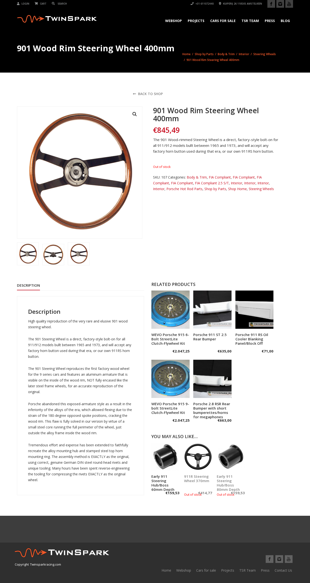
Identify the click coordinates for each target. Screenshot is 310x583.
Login (25, 3)
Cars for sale (206, 570)
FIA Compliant (220, 177)
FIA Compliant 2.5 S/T (212, 183)
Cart (42, 3)
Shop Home (237, 189)
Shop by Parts (204, 54)
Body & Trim (226, 54)
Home (186, 54)
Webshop (173, 20)
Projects (196, 20)
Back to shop (150, 93)
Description (28, 285)
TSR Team (250, 20)
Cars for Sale (223, 20)
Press (270, 20)
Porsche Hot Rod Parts (184, 189)
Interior (244, 54)
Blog (285, 20)
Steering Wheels (264, 54)
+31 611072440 (204, 3)
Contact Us (283, 570)
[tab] (28, 285)
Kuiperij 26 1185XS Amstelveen (242, 3)
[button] (134, 114)
